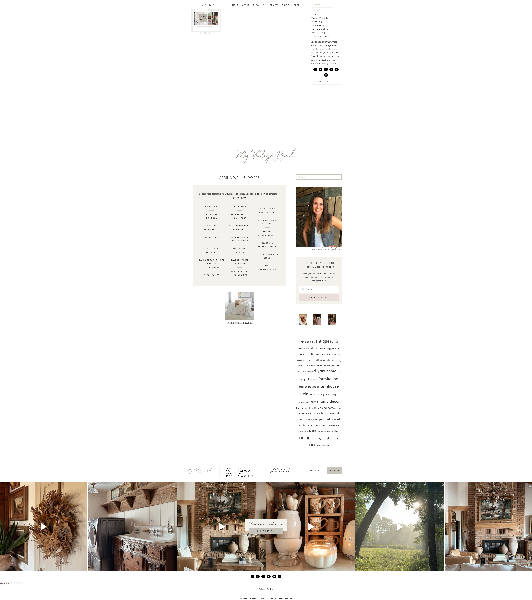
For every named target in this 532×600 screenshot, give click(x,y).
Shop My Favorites (267, 254)
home (314, 401)
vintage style (322, 438)
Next (197, 21)
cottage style (323, 360)
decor (300, 372)
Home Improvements (239, 226)
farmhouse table (315, 395)
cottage (307, 360)
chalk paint (314, 354)
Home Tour (239, 229)
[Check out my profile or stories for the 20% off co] (310, 526)
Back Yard (212, 214)
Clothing (211, 226)
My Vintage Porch (266, 155)
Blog (228, 471)
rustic (312, 430)
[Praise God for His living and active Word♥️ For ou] (399, 526)
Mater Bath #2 (267, 212)
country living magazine (314, 365)
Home (228, 469)
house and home (324, 408)
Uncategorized (267, 269)
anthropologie (307, 342)
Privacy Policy (245, 476)
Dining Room (212, 237)
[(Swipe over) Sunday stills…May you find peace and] (132, 526)
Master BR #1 (239, 275)
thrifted (335, 431)
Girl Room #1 (212, 275)
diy (316, 371)
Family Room (212, 252)
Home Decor (239, 218)
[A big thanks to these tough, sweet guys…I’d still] (221, 526)
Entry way (212, 249)
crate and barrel (332, 365)
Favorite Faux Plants (211, 260)
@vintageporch (266, 531)
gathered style (330, 394)
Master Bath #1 (240, 271)
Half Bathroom (240, 214)
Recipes (267, 232)
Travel (267, 266)
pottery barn (318, 425)
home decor (329, 401)
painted (324, 419)
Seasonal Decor (267, 246)
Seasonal (267, 243)
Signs (267, 258)
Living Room (239, 264)
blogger (329, 349)
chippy (326, 354)
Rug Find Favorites (267, 235)
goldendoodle (304, 402)
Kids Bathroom (239, 237)
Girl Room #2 (239, 207)
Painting (267, 224)
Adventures (212, 207)
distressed (308, 372)
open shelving (312, 420)
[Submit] (330, 4)
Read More (203, 18)
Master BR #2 (267, 209)
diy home (328, 371)
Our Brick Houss (267, 220)
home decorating (304, 408)
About (229, 474)
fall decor (314, 380)
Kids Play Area (239, 241)
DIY (212, 241)
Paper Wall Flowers (240, 323)
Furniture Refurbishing (212, 265)
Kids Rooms (239, 249)
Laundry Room (239, 260)
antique (322, 341)
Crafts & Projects (212, 229)
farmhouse (328, 379)
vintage (306, 437)
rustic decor (323, 431)
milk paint (324, 413)
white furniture (323, 445)
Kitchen (239, 252)
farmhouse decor (309, 386)
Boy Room (212, 218)
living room (311, 413)
